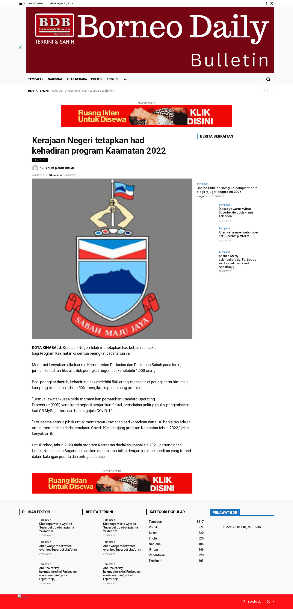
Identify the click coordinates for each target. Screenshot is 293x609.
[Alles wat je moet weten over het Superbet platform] (206, 236)
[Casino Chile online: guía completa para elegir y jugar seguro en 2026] (229, 161)
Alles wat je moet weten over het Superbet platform (83, 90)
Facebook (254, 601)
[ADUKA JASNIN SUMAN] (36, 168)
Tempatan (40, 159)
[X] (271, 3)
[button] (268, 79)
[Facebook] (266, 3)
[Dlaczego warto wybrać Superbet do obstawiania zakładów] (206, 213)
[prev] (264, 90)
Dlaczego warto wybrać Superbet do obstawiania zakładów (236, 212)
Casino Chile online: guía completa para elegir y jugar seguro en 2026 (227, 190)
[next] (271, 90)
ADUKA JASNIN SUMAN (60, 168)
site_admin (203, 196)
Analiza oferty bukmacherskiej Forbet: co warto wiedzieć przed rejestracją (237, 261)
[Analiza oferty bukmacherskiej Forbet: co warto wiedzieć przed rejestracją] (206, 260)
